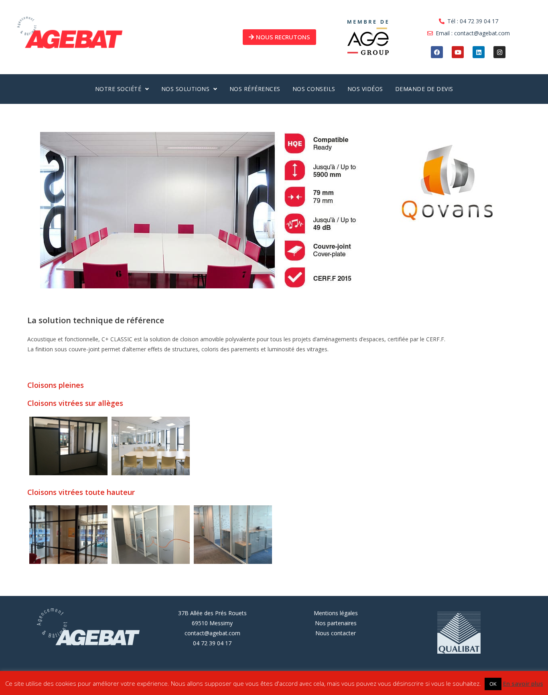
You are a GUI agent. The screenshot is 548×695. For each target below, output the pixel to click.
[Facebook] (437, 52)
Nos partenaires (336, 623)
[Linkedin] (479, 52)
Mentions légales (336, 613)
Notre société (118, 89)
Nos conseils (313, 89)
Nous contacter (335, 633)
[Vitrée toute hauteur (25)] (233, 534)
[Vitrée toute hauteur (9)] (68, 534)
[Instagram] (499, 52)
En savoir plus (523, 683)
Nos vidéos (365, 89)
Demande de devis (424, 89)
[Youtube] (458, 52)
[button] (122, 89)
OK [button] (493, 683)
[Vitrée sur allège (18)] (68, 446)
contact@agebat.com (212, 633)
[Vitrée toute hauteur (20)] (151, 534)
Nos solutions (185, 89)
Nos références (254, 89)
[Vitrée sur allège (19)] (151, 446)
